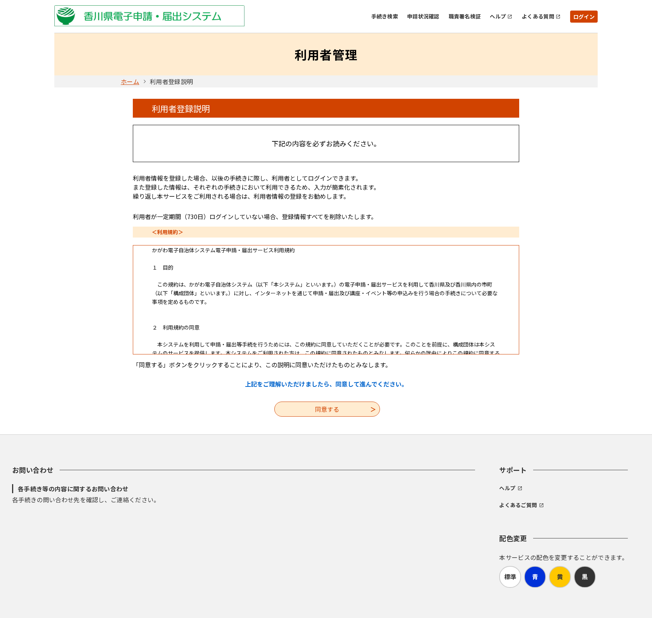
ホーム (130, 81)
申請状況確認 (423, 16)
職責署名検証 (465, 16)
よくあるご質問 (518, 505)
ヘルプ (498, 16)
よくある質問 (538, 16)
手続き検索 (384, 16)
